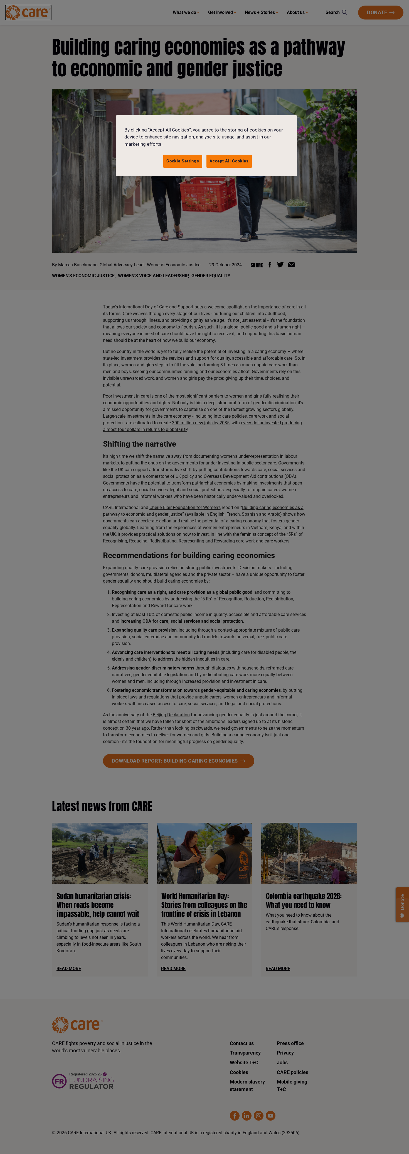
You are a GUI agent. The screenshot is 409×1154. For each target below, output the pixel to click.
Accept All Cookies (229, 161)
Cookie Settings (182, 161)
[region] (206, 145)
